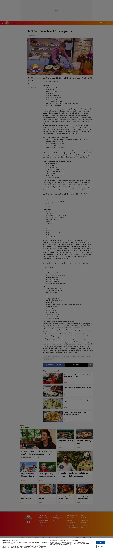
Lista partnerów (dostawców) (56, 546)
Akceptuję (100, 542)
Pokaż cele (100, 546)
